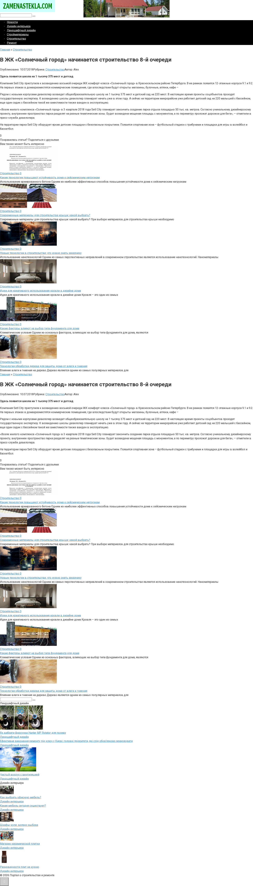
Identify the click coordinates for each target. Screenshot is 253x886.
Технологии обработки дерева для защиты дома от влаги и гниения (43, 366)
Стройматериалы (18, 34)
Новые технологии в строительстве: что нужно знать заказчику (41, 253)
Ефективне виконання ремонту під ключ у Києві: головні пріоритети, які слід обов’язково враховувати (66, 741)
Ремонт (12, 42)
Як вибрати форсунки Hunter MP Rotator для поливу (33, 732)
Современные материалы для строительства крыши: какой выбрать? (45, 215)
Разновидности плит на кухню (19, 867)
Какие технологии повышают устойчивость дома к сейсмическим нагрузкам (50, 177)
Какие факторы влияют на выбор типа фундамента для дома (39, 328)
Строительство (16, 38)
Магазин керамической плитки (20, 843)
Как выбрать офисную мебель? (20, 797)
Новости (12, 22)
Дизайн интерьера (18, 26)
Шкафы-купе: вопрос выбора (19, 825)
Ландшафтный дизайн (21, 30)
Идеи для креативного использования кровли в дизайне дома (40, 290)
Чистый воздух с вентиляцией (19, 774)
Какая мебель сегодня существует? (23, 805)
